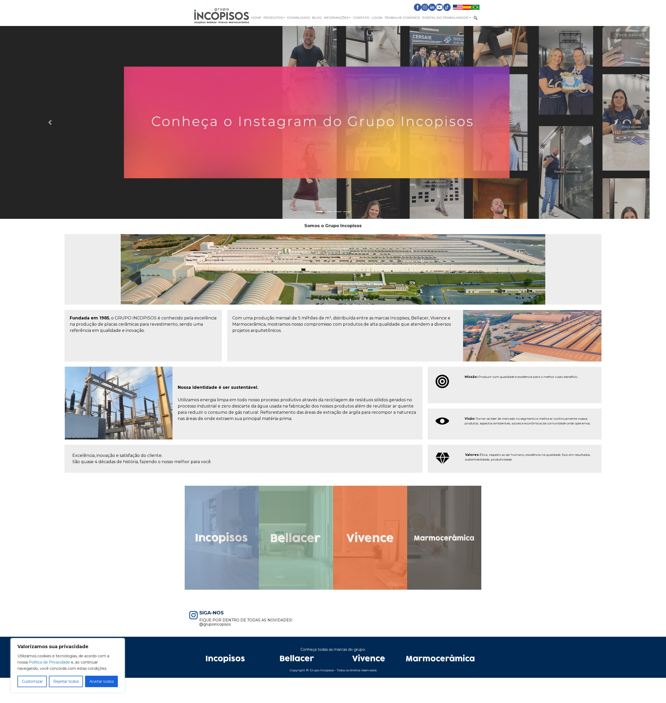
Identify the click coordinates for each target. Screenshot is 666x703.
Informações (336, 17)
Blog (317, 17)
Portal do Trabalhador (445, 17)
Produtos (273, 17)
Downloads (298, 17)
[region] (67, 665)
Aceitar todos (101, 681)
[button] (50, 122)
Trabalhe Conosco (402, 17)
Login (377, 17)
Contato (361, 17)
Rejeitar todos (66, 681)
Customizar (32, 681)
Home (256, 17)
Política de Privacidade (49, 662)
